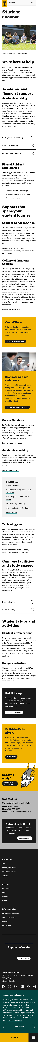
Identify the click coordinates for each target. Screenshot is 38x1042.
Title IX (5, 876)
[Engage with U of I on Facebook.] (3, 986)
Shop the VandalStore (15, 341)
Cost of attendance (13, 198)
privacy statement (15, 1020)
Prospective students (10, 914)
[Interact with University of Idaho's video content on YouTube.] (28, 986)
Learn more (11, 757)
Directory (6, 889)
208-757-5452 (18, 248)
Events (4, 901)
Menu (13, 1037)
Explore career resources (12, 443)
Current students (8, 918)
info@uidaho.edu (8, 981)
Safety (5, 897)
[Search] (32, 3)
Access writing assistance (17, 407)
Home (4, 53)
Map (4, 893)
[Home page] (4, 3)
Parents (5, 922)
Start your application (8, 783)
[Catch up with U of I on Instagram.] (15, 986)
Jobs (4, 864)
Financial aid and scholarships (17, 191)
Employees (6, 926)
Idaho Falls (11, 53)
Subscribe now (25, 838)
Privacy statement (9, 868)
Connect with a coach (10, 470)
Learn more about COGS (11, 310)
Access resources (14, 712)
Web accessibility (8, 872)
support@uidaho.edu (20, 552)
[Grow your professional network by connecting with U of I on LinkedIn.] (22, 986)
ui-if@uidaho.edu (14, 807)
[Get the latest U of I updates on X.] (9, 986)
